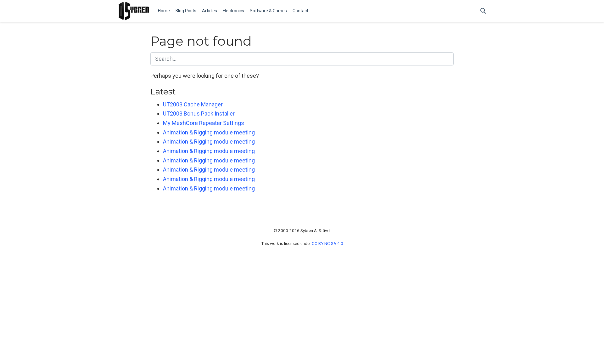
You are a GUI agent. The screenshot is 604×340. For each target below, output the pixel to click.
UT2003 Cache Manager (193, 104)
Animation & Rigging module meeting (209, 132)
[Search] (483, 11)
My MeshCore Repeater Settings (203, 123)
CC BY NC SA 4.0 (327, 243)
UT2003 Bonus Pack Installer (199, 113)
